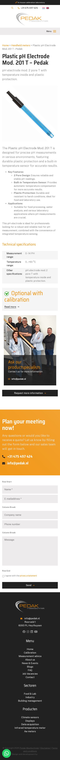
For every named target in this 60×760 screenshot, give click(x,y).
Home (5, 45)
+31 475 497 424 (29, 8)
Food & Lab (30, 693)
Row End (6, 571)
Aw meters (30, 731)
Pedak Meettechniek (29, 748)
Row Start (7, 482)
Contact (30, 677)
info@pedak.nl (19, 379)
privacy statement (28, 576)
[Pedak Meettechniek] (32, 19)
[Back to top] (54, 746)
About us (30, 659)
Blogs (30, 666)
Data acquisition (30, 724)
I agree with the (21, 576)
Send (28, 585)
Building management (30, 700)
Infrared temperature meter (30, 728)
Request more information (28, 393)
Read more (10, 306)
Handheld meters (20, 45)
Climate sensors (30, 717)
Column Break (9, 507)
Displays (30, 720)
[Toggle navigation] (54, 31)
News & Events (30, 663)
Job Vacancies (30, 673)
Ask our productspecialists (24, 364)
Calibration (30, 652)
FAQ (30, 670)
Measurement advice (30, 656)
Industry (30, 697)
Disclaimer (45, 748)
